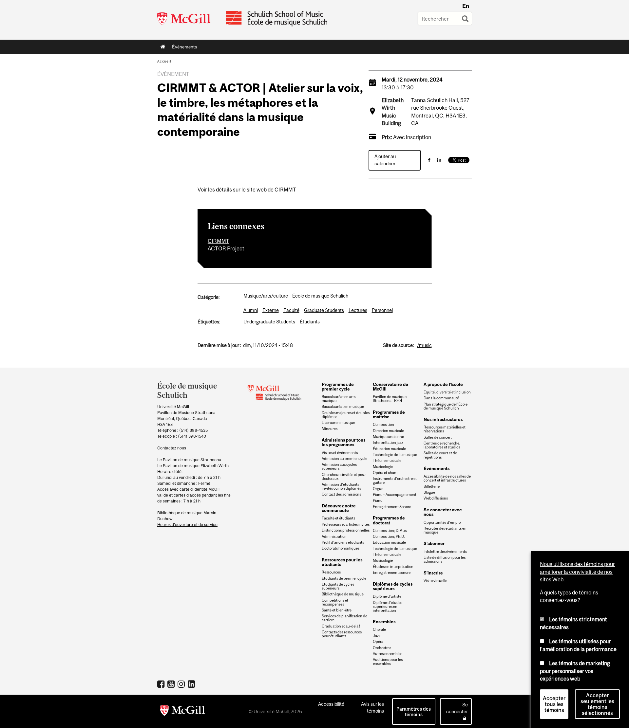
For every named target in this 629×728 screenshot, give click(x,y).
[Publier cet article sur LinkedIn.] (439, 160)
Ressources (331, 572)
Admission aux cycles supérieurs (339, 466)
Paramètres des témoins (413, 711)
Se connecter (457, 708)
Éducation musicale (389, 449)
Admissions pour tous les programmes (343, 442)
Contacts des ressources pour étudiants (342, 634)
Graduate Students (324, 310)
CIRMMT (218, 241)
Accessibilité (331, 704)
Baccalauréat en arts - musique (339, 399)
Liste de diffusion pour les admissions (445, 559)
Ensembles (384, 621)
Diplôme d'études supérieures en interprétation (387, 606)
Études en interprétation (393, 567)
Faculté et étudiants (338, 518)
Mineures (329, 429)
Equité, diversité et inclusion (447, 392)
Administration (334, 536)
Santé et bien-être (337, 610)
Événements (183, 48)
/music (424, 345)
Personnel (382, 310)
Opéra (378, 642)
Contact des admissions (341, 494)
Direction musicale (388, 431)
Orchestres (382, 648)
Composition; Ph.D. (389, 536)
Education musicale (389, 542)
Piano (377, 500)
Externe (270, 310)
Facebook (161, 684)
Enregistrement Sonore (392, 507)
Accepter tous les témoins (554, 704)
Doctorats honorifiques (340, 548)
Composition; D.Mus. (390, 531)
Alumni (250, 310)
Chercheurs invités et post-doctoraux (344, 477)
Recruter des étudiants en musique (445, 530)
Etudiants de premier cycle (344, 578)
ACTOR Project (226, 248)
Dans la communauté (441, 398)
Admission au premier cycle (344, 459)
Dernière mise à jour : (219, 345)
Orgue (378, 489)
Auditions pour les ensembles (388, 661)
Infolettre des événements (445, 552)
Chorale (379, 629)
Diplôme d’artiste (387, 596)
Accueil (163, 47)
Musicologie (383, 467)
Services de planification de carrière (344, 618)
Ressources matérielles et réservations (445, 429)
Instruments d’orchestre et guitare (395, 480)
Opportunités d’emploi (443, 522)
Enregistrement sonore (391, 572)
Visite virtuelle (435, 581)
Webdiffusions (436, 498)
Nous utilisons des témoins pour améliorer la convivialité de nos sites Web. (577, 571)
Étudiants (310, 321)
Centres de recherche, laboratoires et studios (442, 445)
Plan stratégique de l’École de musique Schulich (445, 406)
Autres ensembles (387, 654)
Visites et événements (340, 453)
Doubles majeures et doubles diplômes (346, 415)
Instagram (182, 684)
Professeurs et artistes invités (346, 524)
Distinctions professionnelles (346, 530)
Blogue (429, 492)
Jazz (376, 636)
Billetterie (432, 486)
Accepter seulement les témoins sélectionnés (597, 704)
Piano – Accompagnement (394, 495)
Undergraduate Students (269, 321)
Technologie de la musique (395, 455)
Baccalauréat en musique (343, 407)
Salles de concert (438, 437)
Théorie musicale (387, 461)
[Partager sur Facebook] (429, 160)
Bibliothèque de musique (343, 594)
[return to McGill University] (182, 711)
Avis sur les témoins (372, 707)
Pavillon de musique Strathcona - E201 (390, 399)
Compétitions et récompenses (335, 602)
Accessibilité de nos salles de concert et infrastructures (447, 478)
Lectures (358, 310)
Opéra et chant (385, 473)
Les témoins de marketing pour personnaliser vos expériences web (575, 671)
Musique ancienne (388, 437)
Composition (383, 425)
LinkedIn (192, 684)
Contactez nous (171, 448)
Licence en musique (338, 423)
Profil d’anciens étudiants (343, 542)
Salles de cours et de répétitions (440, 455)
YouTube (171, 684)
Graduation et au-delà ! (341, 626)
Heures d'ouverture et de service (187, 524)
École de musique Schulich (320, 296)
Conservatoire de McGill (390, 386)
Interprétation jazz (388, 443)
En (465, 6)
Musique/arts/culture (265, 296)
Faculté (291, 310)
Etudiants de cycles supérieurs (338, 586)
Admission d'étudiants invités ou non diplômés (341, 486)
